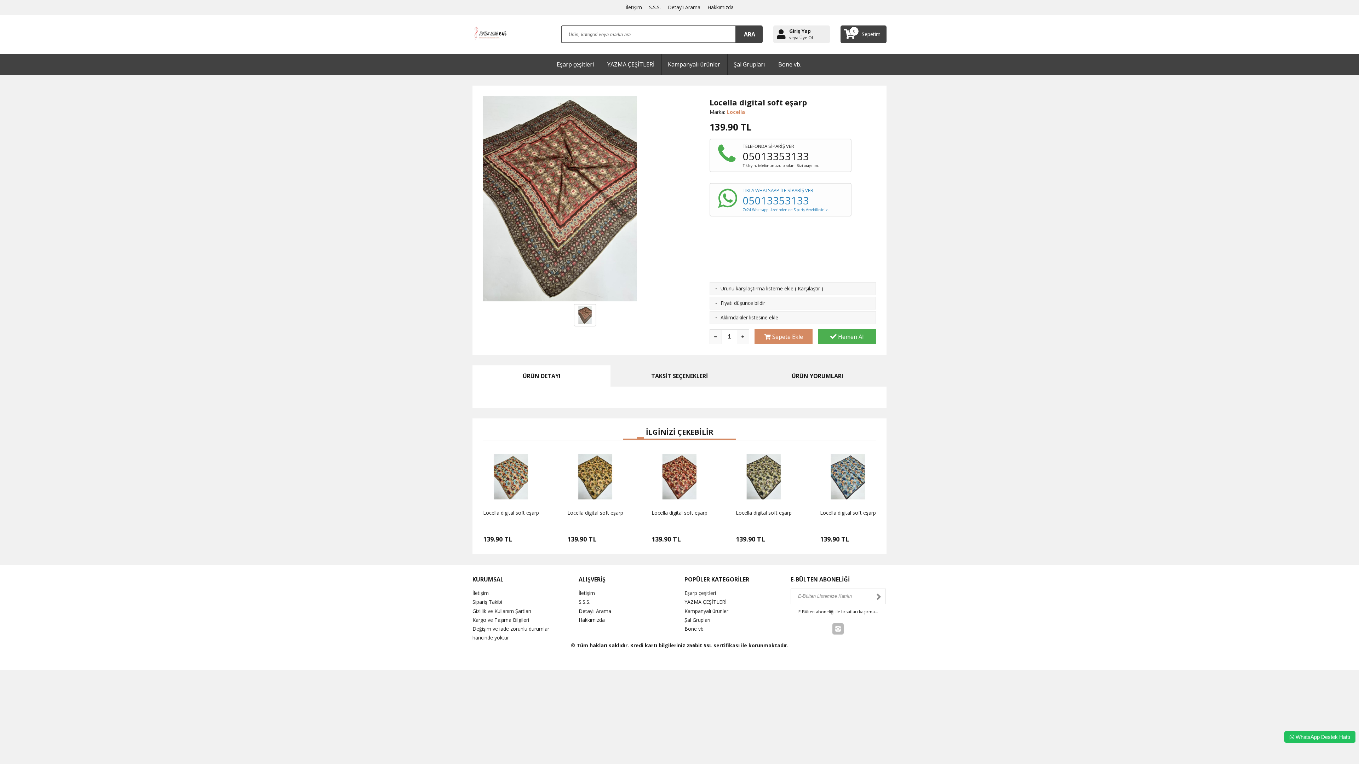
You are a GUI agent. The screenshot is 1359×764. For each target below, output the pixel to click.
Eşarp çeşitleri (575, 64)
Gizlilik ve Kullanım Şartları (501, 611)
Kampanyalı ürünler (694, 64)
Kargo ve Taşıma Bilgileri (500, 620)
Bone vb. (789, 64)
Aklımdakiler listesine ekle (749, 317)
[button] (626, 439)
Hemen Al (850, 337)
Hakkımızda (720, 7)
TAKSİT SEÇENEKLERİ (679, 376)
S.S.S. (655, 7)
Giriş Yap (800, 31)
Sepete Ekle (787, 337)
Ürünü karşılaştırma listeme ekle (757, 288)
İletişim (634, 7)
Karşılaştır (809, 288)
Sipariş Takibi (487, 601)
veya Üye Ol (801, 38)
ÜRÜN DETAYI (542, 376)
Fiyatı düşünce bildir (743, 303)
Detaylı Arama (684, 7)
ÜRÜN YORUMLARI (817, 376)
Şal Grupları (749, 64)
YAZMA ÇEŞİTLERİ (630, 64)
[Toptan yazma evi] (491, 33)
